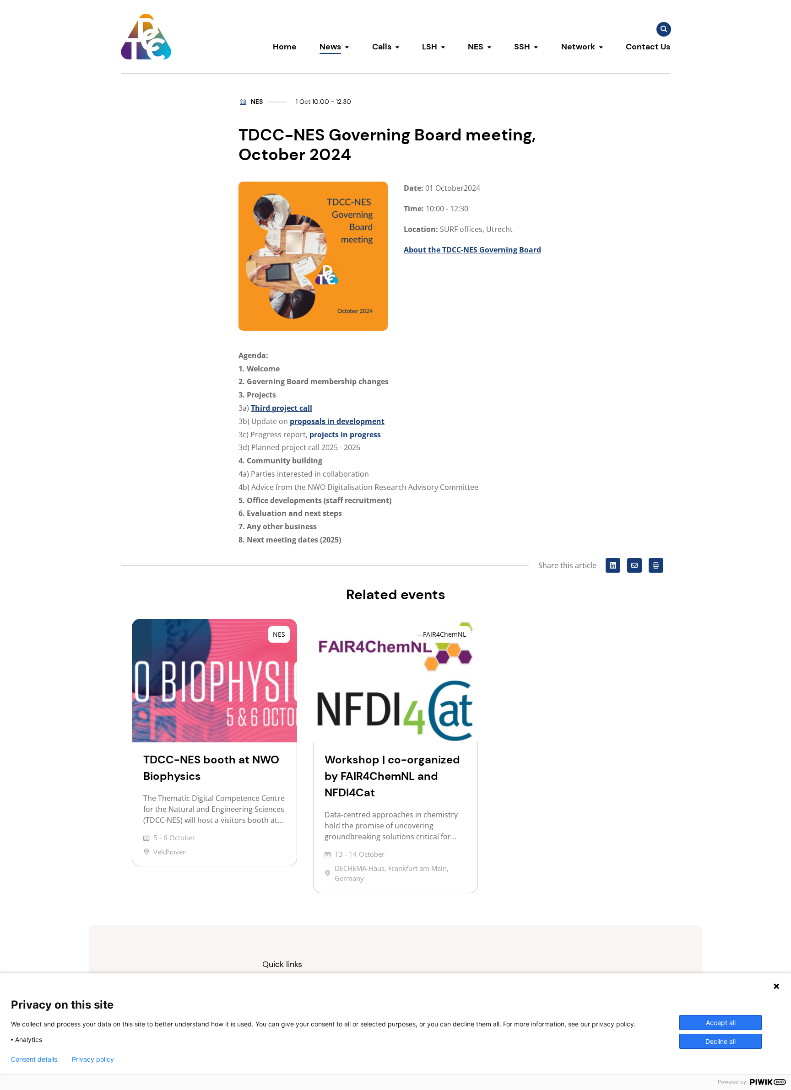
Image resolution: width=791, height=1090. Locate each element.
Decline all (720, 1041)
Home (285, 46)
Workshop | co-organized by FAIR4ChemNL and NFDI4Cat (392, 776)
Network (578, 46)
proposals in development (337, 421)
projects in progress (345, 435)
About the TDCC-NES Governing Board (472, 250)
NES (475, 46)
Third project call (281, 408)
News (330, 46)
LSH (429, 46)
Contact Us (648, 46)
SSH (522, 46)
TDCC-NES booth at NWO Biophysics (211, 767)
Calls (381, 46)
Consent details (34, 1059)
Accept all (721, 1022)
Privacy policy (93, 1059)
